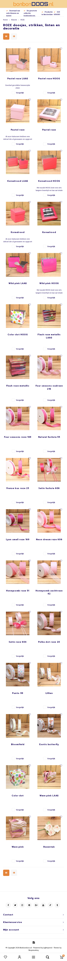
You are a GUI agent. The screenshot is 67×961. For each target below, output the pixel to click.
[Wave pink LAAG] (49, 777)
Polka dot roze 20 (49, 641)
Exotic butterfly (49, 744)
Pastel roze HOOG (49, 78)
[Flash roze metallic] (17, 367)
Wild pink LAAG (18, 283)
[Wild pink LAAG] (17, 264)
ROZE (22, 20)
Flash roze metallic (17, 385)
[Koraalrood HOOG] (49, 162)
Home (5, 20)
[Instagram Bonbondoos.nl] (22, 905)
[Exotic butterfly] (49, 726)
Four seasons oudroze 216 (49, 387)
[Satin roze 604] (17, 623)
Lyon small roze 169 (17, 539)
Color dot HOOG (18, 334)
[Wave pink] (17, 828)
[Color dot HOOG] (17, 316)
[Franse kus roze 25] (17, 469)
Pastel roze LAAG (17, 78)
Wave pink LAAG (49, 795)
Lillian (49, 693)
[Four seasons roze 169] (17, 418)
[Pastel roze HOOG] (49, 60)
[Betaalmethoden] (33, 942)
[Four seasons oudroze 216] (49, 367)
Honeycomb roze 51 (17, 590)
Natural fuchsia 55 (49, 437)
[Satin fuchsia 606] (49, 469)
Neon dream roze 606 (49, 539)
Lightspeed (47, 948)
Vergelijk (20, 93)
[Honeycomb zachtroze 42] (49, 572)
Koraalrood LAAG (17, 181)
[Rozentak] (49, 828)
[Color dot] (17, 777)
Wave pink (18, 846)
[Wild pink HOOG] (49, 264)
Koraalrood (18, 232)
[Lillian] (49, 674)
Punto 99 (17, 693)
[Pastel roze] (17, 111)
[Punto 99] (17, 674)
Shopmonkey (33, 950)
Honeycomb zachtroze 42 (49, 592)
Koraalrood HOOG (49, 181)
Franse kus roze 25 (17, 488)
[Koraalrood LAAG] (17, 162)
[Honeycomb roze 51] (17, 572)
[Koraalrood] (17, 213)
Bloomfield (17, 744)
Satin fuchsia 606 (49, 488)
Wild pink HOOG (49, 283)
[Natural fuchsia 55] (49, 418)
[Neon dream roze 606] (49, 521)
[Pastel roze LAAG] (17, 60)
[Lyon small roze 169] (17, 521)
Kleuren (14, 20)
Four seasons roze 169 (17, 437)
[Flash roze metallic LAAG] (49, 316)
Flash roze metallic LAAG (49, 336)
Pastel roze (17, 129)
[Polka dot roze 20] (49, 623)
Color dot (18, 795)
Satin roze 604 (18, 641)
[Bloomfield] (17, 726)
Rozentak (49, 846)
